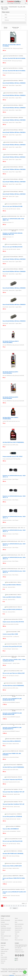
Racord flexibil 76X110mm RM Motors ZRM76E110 (14, 157)
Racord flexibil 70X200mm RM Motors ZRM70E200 (14, 181)
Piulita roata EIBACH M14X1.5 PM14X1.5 (12, 584)
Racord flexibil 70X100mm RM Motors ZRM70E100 (14, 259)
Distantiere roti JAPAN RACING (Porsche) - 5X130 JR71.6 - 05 (14, 558)
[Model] (14, 17)
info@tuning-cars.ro (19, 949)
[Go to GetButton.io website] (25, 974)
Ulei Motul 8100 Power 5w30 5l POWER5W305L (13, 685)
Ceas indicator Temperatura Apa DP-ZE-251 (12, 779)
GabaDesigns (11, 975)
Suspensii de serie (18, 928)
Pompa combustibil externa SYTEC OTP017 (12, 456)
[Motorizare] (14, 20)
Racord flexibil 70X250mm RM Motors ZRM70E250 (14, 169)
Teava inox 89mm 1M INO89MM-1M (11, 828)
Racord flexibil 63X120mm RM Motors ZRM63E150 (14, 304)
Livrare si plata (4, 957)
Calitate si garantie (5, 949)
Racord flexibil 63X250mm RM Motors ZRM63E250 (14, 271)
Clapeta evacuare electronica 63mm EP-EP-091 (13, 621)
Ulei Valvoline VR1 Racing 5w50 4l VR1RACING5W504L (10, 398)
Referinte (3, 953)
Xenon (16, 937)
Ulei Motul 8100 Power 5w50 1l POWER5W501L (13, 442)
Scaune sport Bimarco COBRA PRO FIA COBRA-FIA (14, 879)
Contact (2, 963)
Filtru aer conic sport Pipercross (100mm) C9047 (14, 673)
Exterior (2, 933)
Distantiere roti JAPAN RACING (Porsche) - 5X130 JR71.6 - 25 (14, 476)
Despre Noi (3, 945)
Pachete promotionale (5, 920)
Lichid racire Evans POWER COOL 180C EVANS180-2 (12, 754)
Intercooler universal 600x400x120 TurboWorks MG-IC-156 (14, 892)
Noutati (2, 918)
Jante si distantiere (19, 920)
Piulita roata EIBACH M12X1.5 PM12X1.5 (12, 597)
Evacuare (3, 932)
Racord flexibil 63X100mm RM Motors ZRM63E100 (14, 321)
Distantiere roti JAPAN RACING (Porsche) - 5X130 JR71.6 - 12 (14, 531)
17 (10, 908)
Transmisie (17, 932)
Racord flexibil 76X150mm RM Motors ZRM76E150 (14, 144)
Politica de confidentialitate (13, 971)
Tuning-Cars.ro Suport (19, 951)
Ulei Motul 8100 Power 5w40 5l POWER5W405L (13, 767)
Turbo (16, 933)
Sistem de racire (18, 926)
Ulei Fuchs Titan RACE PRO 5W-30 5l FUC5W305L (14, 58)
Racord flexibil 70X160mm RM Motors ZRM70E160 (14, 194)
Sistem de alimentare (19, 924)
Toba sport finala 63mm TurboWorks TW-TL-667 (13, 804)
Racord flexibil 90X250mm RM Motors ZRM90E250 (14, 83)
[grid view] (24, 28)
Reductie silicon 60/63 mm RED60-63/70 (12, 741)
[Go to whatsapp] (25, 972)
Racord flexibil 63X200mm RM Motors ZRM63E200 (14, 288)
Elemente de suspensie (5, 930)
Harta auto (3, 961)
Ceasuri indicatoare (5, 924)
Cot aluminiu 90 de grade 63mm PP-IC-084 (12, 646)
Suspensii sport (18, 930)
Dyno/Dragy (3, 926)
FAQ (2, 955)
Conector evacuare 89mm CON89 (10, 634)
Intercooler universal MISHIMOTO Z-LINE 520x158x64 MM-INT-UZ (12, 728)
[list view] (26, 28)
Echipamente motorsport (6, 928)
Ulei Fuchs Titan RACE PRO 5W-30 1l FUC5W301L (14, 70)
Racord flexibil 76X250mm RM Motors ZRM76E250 (14, 120)
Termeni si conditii (4, 971)
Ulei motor (17, 935)
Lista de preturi (4, 959)
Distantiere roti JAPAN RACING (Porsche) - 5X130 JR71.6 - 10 (14, 544)
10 (23, 905)
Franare (2, 937)
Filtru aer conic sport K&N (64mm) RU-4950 (12, 206)
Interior (16, 918)
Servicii (2, 947)
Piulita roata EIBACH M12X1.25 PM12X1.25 (12, 609)
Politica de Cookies (22, 971)
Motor (16, 922)
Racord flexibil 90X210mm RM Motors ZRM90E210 (14, 95)
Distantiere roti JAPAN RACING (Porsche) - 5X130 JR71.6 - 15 (14, 517)
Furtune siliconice (4, 939)
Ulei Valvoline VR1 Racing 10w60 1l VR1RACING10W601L (11, 342)
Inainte (15, 908)
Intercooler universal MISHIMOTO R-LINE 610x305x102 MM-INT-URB (12, 699)
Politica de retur (4, 951)
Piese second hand (19, 939)
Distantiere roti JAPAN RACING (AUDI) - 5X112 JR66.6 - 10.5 (13, 219)
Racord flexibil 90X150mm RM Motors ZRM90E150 (14, 107)
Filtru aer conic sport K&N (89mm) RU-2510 (12, 246)
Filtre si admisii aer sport (6, 935)
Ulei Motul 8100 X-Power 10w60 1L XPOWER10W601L (10, 418)
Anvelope (3, 922)
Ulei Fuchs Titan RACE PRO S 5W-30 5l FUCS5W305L (12, 45)
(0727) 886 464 (18, 947)
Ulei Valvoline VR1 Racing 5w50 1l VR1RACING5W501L (10, 372)
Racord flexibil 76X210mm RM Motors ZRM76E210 (14, 132)
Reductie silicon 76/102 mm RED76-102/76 (12, 865)
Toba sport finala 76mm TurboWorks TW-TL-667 (13, 791)
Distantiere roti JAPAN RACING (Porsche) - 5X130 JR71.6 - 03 (14, 572)
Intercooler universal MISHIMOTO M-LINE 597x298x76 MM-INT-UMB (12, 714)
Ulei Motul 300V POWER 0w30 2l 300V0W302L (13, 853)
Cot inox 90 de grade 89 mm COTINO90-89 (12, 816)
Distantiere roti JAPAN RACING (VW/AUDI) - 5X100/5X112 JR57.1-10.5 (13, 234)
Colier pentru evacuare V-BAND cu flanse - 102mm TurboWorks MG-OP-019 (14, 660)
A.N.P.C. (14, 973)
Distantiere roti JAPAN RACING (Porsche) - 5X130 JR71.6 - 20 (14, 497)
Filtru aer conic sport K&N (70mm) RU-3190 (12, 841)
